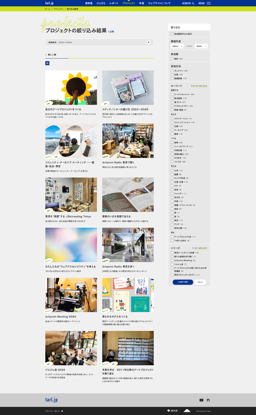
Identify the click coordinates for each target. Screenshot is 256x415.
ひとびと (101, 3)
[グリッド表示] (47, 63)
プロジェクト (128, 3)
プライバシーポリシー (53, 411)
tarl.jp (49, 3)
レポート (114, 3)
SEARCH (186, 3)
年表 (141, 3)
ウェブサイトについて (159, 3)
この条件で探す (182, 282)
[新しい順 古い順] (56, 55)
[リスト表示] (51, 63)
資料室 (89, 3)
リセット (200, 282)
